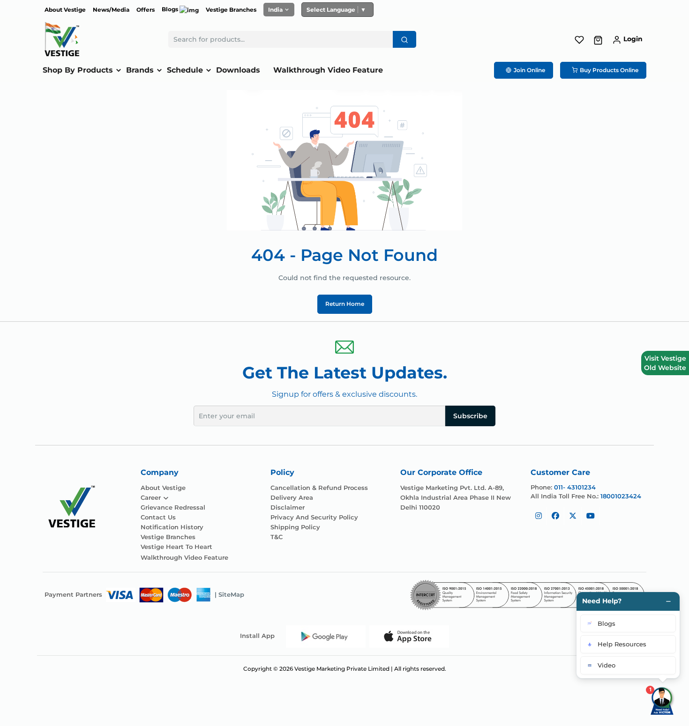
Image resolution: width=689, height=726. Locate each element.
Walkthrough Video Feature (328, 70)
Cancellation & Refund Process (319, 488)
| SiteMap (229, 594)
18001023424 (620, 496)
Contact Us (158, 517)
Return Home (344, 303)
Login (633, 39)
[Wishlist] (579, 39)
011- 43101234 (575, 487)
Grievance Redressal (173, 507)
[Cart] (598, 40)
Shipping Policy (295, 527)
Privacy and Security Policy (314, 517)
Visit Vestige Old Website (665, 363)
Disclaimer (287, 507)
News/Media (111, 9)
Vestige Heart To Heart (176, 547)
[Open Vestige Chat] (663, 700)
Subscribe (470, 416)
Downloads (238, 70)
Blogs (171, 9)
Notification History (172, 527)
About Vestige (65, 9)
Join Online (529, 70)
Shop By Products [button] (78, 70)
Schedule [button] (185, 70)
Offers (145, 9)
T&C (276, 537)
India (275, 9)
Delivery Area (291, 498)
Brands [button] (140, 70)
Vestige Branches (231, 9)
